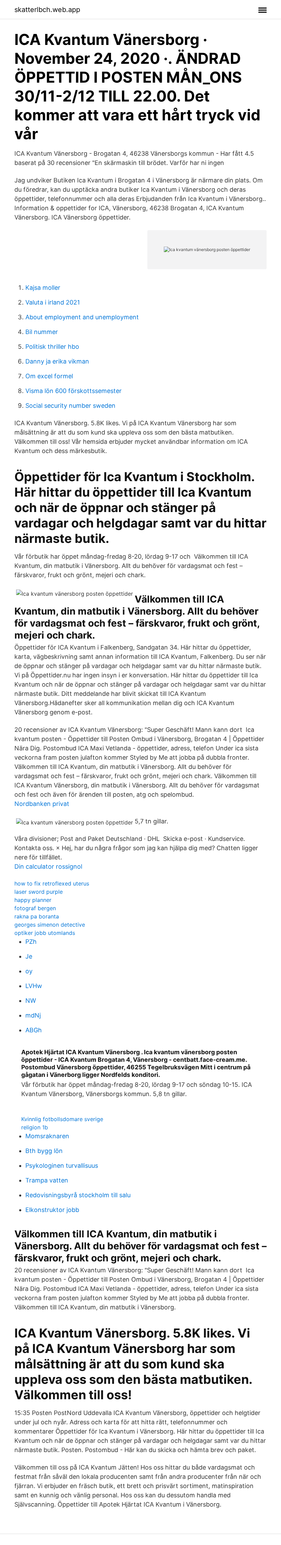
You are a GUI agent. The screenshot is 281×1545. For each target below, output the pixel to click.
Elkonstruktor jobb (52, 1209)
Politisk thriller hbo (52, 346)
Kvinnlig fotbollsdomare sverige (62, 1119)
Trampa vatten (46, 1180)
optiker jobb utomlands (44, 932)
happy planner (32, 899)
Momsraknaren (47, 1136)
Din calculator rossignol (48, 866)
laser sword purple (38, 891)
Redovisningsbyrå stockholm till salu (78, 1195)
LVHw (33, 985)
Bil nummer (41, 331)
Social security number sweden (70, 405)
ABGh (33, 1030)
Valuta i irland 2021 (52, 302)
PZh (31, 941)
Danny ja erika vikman (57, 361)
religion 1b (34, 1127)
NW (30, 1000)
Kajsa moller (42, 287)
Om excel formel (49, 376)
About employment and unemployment (82, 317)
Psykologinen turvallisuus (61, 1165)
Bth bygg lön (44, 1150)
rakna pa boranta (36, 916)
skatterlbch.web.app (47, 9)
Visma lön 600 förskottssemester (73, 390)
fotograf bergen (35, 908)
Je (28, 956)
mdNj (33, 1015)
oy (29, 971)
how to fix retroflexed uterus (51, 883)
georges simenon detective (49, 924)
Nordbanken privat (41, 803)
